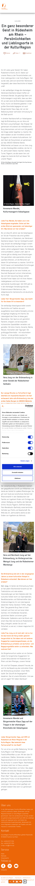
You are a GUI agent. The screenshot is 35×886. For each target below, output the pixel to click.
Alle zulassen (17, 466)
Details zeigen (25, 461)
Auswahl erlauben (17, 472)
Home (2, 854)
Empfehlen (28, 53)
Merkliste (3, 856)
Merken (8, 53)
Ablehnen (18, 478)
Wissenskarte (5, 858)
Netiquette (4, 870)
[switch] (30, 442)
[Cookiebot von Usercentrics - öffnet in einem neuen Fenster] (25, 406)
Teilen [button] (17, 53)
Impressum (18, 878)
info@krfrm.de (9, 845)
